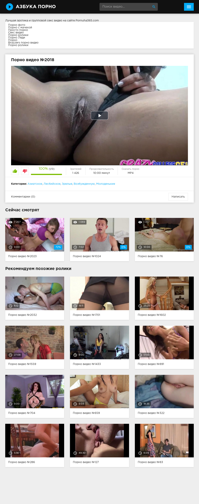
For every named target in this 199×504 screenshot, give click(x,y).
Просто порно (18, 30)
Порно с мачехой (20, 27)
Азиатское (35, 184)
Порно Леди (16, 38)
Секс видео (16, 32)
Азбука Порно (36, 7)
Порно (12, 40)
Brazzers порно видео (23, 43)
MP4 (131, 173)
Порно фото (16, 25)
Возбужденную (84, 184)
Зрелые (67, 184)
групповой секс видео (46, 20)
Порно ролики (18, 35)
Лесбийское (52, 184)
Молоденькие (105, 184)
